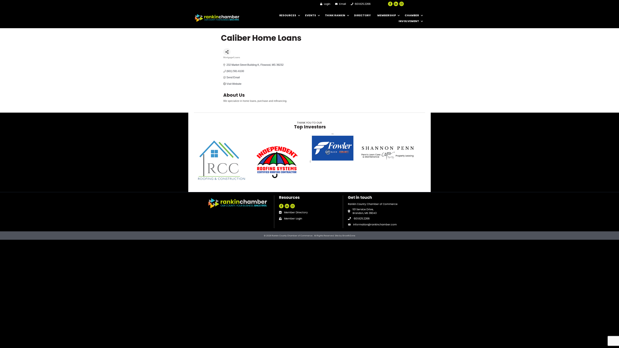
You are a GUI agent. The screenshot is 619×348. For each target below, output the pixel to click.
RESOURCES (287, 15)
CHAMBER (412, 15)
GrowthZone (348, 235)
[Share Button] (227, 51)
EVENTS (310, 15)
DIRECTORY (362, 15)
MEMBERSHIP (386, 15)
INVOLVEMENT (409, 21)
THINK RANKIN (335, 15)
